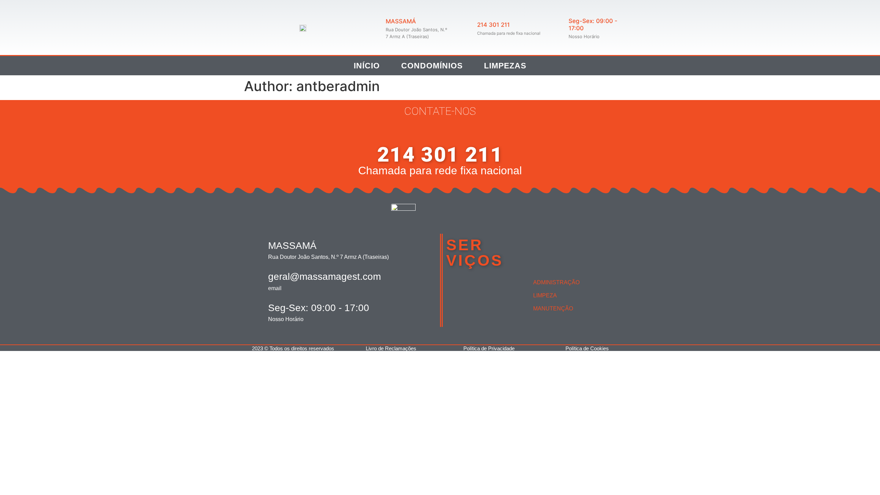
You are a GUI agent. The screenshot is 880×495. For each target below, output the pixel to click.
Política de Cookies (587, 348)
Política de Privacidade (489, 348)
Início (367, 65)
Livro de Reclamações (391, 348)
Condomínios (432, 65)
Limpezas (505, 65)
